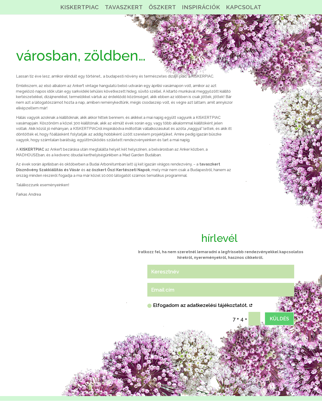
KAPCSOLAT (243, 8)
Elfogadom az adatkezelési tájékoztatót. (201, 305)
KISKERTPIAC (79, 8)
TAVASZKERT (124, 8)
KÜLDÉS (279, 319)
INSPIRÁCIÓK (201, 8)
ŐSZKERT (162, 8)
